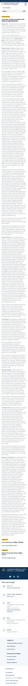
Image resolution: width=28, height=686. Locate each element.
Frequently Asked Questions (15, 643)
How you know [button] (21, 1)
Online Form (10, 596)
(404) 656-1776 (16, 588)
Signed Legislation (12, 662)
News (4, 11)
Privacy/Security (10, 675)
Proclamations (11, 659)
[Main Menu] (25, 4)
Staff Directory (11, 649)
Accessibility (9, 672)
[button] (24, 11)
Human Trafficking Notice (12, 680)
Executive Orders (11, 656)
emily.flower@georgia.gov (9, 557)
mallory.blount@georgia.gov (9, 545)
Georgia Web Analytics (11, 683)
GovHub (19, 678)
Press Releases (7, 7)
